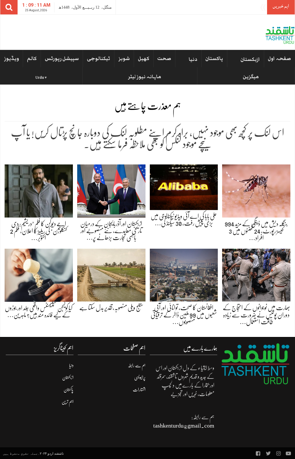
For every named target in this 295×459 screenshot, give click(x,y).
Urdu (39, 77)
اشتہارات (139, 390)
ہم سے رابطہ (136, 366)
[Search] (9, 7)
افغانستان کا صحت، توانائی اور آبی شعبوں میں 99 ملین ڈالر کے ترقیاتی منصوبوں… (184, 314)
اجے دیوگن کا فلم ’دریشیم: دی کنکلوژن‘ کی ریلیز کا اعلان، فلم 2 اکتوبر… (38, 230)
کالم (32, 58)
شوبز (124, 58)
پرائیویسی (139, 378)
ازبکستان (250, 59)
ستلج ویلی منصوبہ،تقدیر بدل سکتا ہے (111, 307)
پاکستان (214, 58)
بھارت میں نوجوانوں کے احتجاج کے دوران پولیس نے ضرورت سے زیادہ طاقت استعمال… (256, 314)
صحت (164, 58)
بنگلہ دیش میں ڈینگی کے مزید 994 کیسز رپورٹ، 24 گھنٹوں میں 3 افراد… (256, 230)
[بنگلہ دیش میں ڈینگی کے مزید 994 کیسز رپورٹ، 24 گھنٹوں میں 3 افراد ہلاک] (256, 190)
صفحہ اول (279, 58)
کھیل (143, 58)
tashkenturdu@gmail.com (183, 425)
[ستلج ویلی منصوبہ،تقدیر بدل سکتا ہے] (111, 274)
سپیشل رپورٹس (62, 58)
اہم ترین (67, 402)
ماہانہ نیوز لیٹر (144, 76)
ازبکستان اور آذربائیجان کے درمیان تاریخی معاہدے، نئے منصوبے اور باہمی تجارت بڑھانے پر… (111, 230)
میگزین (251, 76)
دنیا (193, 59)
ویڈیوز (11, 58)
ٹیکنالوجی (98, 58)
